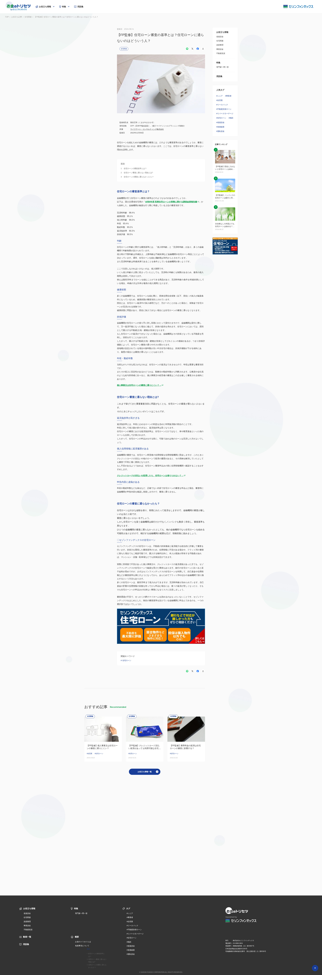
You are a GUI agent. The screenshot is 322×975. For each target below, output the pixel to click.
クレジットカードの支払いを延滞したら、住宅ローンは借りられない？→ (150, 475)
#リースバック (222, 105)
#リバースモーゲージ (224, 113)
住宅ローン (126, 660)
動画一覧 (27, 937)
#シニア (219, 96)
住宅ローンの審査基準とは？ (96, 955)
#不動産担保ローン (223, 109)
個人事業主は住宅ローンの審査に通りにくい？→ (139, 385)
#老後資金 (220, 122)
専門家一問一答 (222, 67)
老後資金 (219, 37)
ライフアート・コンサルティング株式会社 (147, 129)
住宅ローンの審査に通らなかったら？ (97, 966)
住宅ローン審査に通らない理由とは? (97, 960)
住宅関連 (28, 17)
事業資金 (219, 49)
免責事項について (82, 946)
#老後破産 (220, 127)
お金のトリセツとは (83, 942)
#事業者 (228, 96)
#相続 (231, 118)
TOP (7, 17)
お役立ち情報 (45, 7)
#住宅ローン (221, 118)
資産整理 (219, 45)
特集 (64, 7)
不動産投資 (220, 53)
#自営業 (219, 100)
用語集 (80, 7)
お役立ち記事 (16, 17)
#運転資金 (220, 131)
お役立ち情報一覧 (145, 772)
